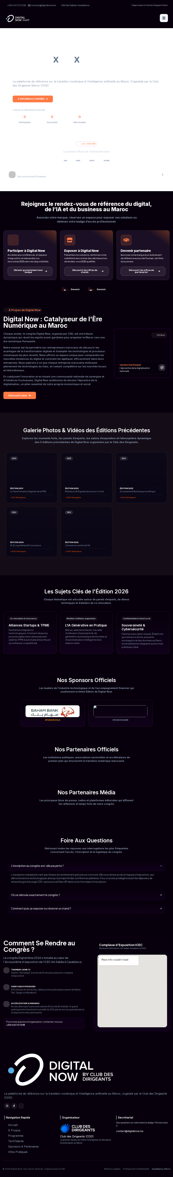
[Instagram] (7, 1106)
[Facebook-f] (14, 1106)
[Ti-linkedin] (21, 1106)
